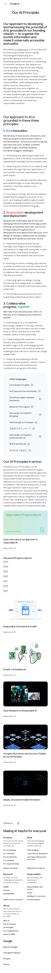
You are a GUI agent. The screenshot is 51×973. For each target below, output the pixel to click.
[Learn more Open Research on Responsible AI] (25, 699)
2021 (5, 581)
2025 (5, 561)
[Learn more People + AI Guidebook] (25, 658)
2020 (5, 586)
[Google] (7, 941)
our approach (21, 49)
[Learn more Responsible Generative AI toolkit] (25, 615)
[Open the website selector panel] (21, 4)
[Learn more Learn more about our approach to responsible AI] (25, 530)
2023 (5, 571)
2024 (5, 566)
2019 (5, 590)
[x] (18, 823)
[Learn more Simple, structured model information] (25, 788)
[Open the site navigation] (5, 4)
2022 (5, 576)
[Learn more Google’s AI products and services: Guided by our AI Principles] (25, 744)
